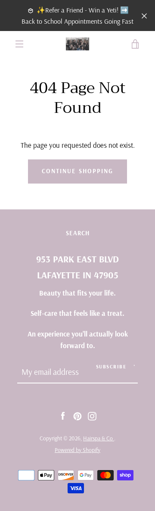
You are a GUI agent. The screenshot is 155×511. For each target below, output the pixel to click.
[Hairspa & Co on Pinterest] (77, 415)
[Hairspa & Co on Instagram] (92, 415)
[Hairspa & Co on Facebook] (63, 415)
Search (78, 233)
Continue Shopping (77, 171)
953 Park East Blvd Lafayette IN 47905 (77, 266)
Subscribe (111, 366)
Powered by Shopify (77, 449)
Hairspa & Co (98, 438)
